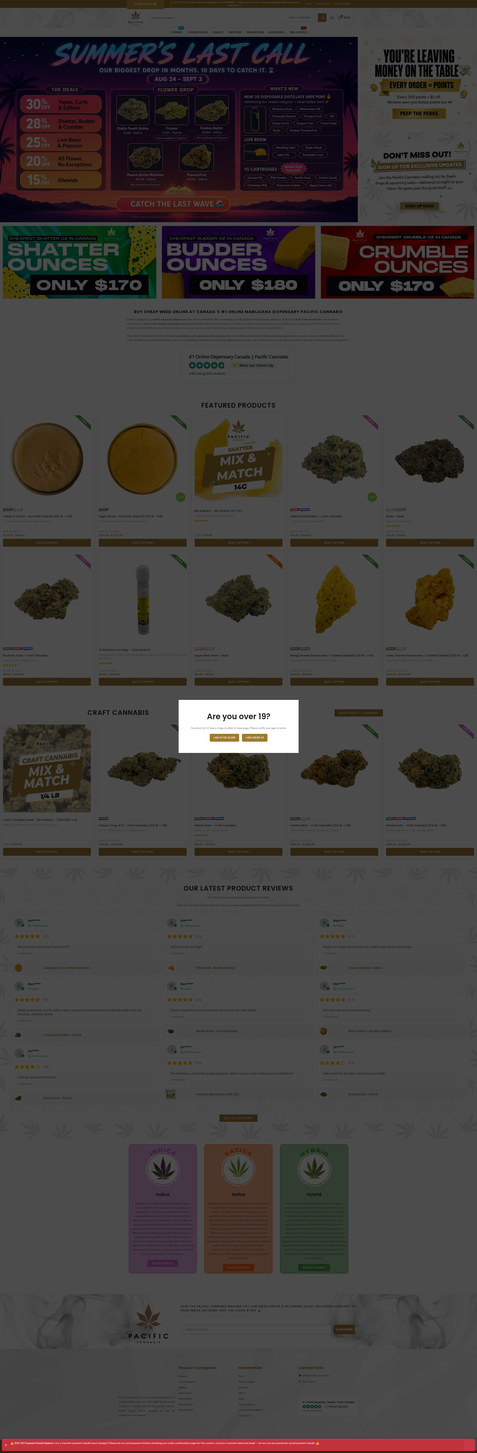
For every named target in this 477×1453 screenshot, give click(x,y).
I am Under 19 (255, 737)
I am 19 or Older (224, 737)
